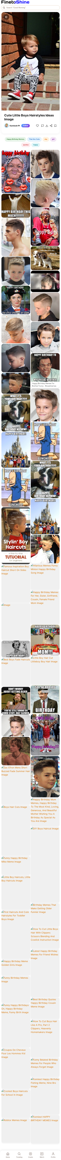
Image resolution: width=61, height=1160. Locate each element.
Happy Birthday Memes (15, 139)
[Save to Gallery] (27, 158)
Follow (25, 126)
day (46, 139)
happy (35, 145)
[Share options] (27, 153)
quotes (26, 145)
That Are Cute (34, 139)
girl (53, 139)
